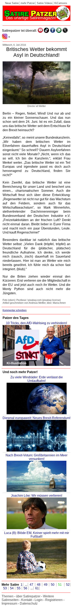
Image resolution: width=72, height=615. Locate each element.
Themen (7, 596)
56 (26, 588)
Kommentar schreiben (15, 310)
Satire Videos (44, 3)
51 (60, 584)
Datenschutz (29, 603)
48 (39, 584)
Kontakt (26, 600)
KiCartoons (60, 3)
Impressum (9, 603)
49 (46, 584)
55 (19, 588)
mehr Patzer (28, 3)
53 (5, 588)
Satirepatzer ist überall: (19, 30)
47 (32, 584)
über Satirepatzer (28, 596)
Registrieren (54, 600)
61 (37, 588)
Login (39, 600)
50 (53, 584)
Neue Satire (12, 3)
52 (68, 584)
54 (12, 588)
